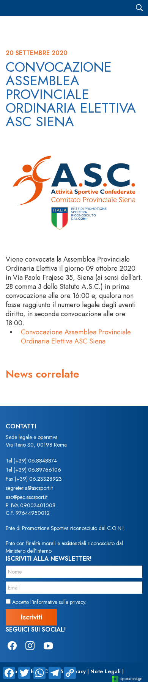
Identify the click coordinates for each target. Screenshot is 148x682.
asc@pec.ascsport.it (26, 497)
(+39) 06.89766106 (37, 469)
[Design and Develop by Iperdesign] (127, 678)
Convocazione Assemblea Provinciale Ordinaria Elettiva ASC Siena (76, 336)
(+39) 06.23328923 (38, 479)
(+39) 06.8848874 (35, 460)
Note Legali (105, 671)
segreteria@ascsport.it (29, 488)
